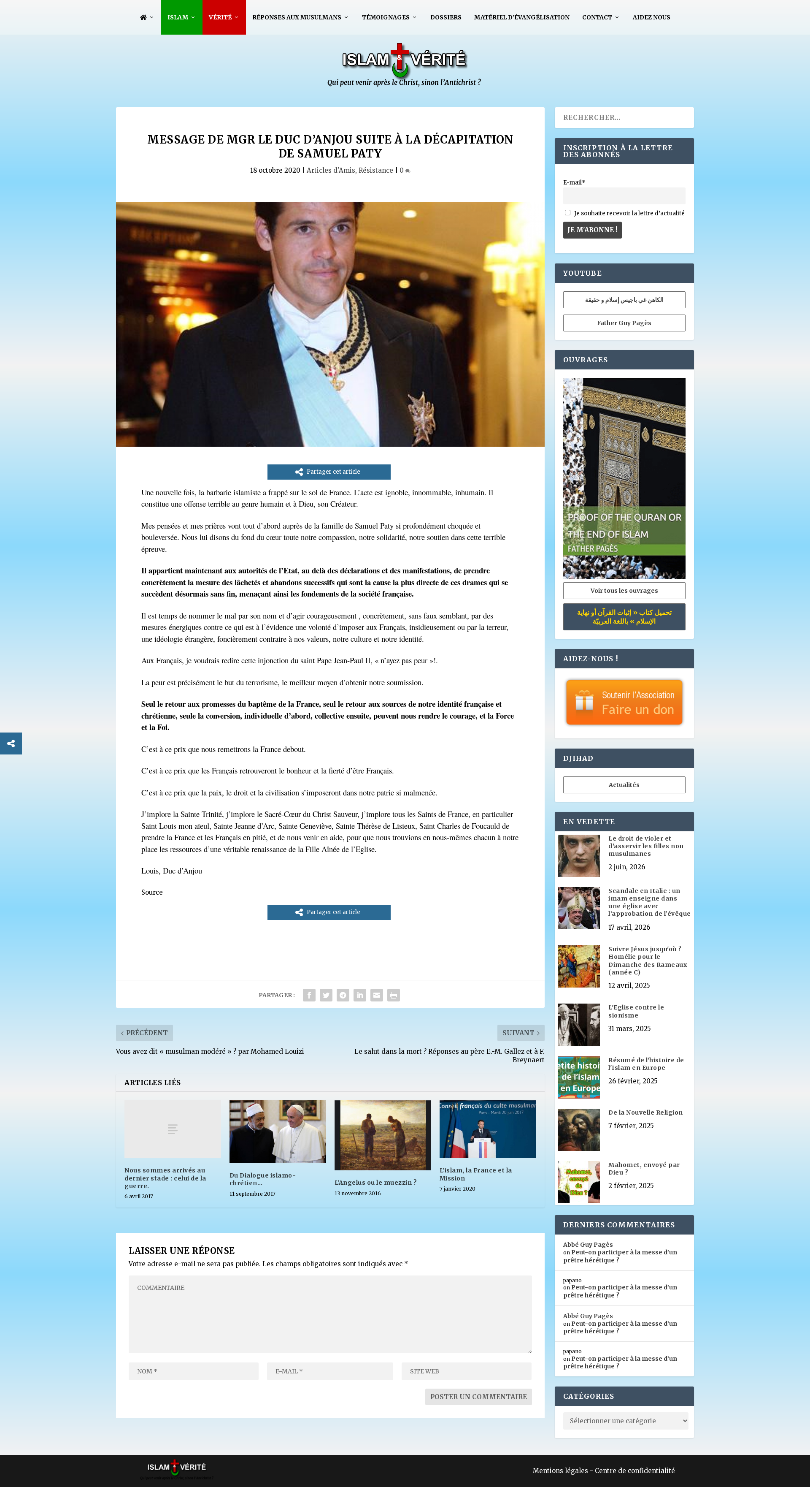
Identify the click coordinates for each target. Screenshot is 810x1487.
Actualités (624, 785)
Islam (177, 17)
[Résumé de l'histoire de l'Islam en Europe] (579, 1078)
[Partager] (11, 743)
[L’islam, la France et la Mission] (488, 1129)
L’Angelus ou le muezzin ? (376, 1182)
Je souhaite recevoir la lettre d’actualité (629, 213)
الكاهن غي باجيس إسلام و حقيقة (624, 300)
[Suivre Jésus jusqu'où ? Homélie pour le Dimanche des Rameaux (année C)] (579, 967)
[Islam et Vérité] (405, 85)
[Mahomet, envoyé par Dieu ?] (579, 1183)
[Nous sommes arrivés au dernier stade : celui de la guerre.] (172, 1129)
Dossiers (446, 17)
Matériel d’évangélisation (522, 17)
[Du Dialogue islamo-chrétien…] (278, 1131)
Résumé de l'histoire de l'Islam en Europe (646, 1064)
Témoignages (386, 17)
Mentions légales (560, 1471)
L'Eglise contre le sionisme (636, 1011)
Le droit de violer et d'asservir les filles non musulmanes (646, 846)
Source (152, 892)
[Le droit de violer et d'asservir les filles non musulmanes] (579, 857)
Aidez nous (651, 17)
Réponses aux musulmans (296, 17)
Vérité (220, 17)
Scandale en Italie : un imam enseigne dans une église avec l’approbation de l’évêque (649, 902)
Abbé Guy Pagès (588, 1244)
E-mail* (574, 182)
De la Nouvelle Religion (645, 1112)
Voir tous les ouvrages (624, 590)
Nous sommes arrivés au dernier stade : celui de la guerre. (165, 1178)
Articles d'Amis (331, 170)
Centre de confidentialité (635, 1471)
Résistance (376, 170)
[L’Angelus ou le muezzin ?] (383, 1135)
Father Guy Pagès (624, 323)
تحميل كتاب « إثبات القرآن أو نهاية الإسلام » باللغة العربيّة (624, 616)
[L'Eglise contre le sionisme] (579, 1025)
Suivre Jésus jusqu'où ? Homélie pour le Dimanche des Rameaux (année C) (647, 960)
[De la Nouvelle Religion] (579, 1131)
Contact (597, 17)
